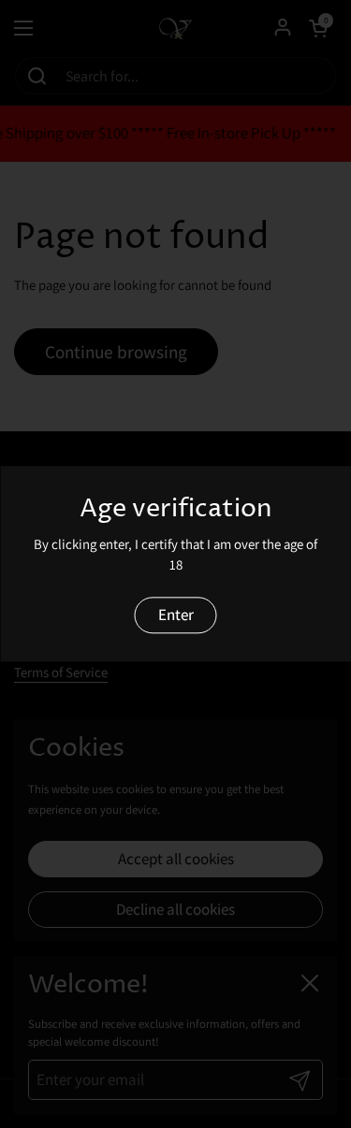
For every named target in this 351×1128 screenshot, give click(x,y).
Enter (176, 614)
